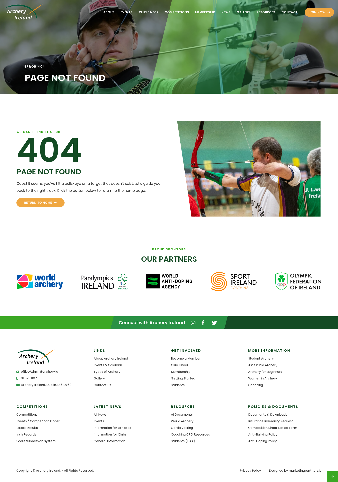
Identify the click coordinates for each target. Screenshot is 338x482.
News (225, 12)
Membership (205, 12)
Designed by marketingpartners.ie (295, 470)
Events (127, 12)
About (108, 12)
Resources (266, 12)
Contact (289, 12)
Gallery (243, 12)
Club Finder (149, 12)
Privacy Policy (250, 470)
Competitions (177, 12)
